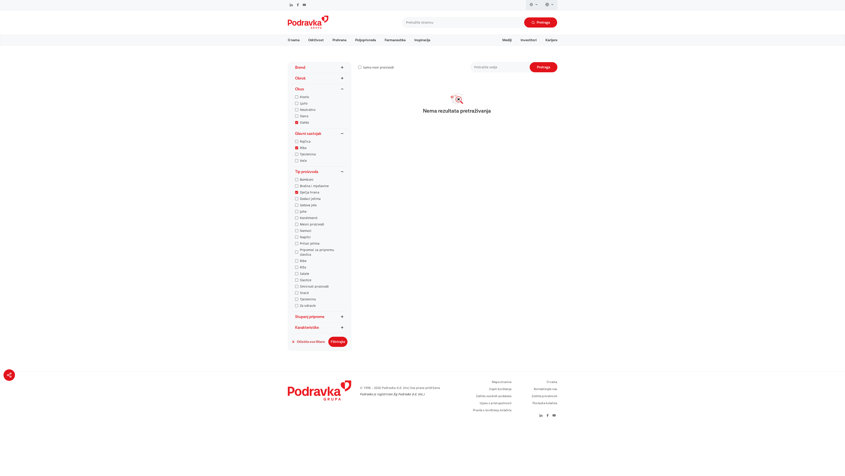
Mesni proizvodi (312, 224)
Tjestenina (308, 154)
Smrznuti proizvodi (314, 286)
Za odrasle (308, 305)
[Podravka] (308, 27)
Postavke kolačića (545, 403)
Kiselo (304, 97)
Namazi (306, 231)
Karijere (551, 40)
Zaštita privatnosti (544, 396)
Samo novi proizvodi (378, 67)
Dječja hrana (309, 192)
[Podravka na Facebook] (298, 5)
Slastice (306, 280)
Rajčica (305, 141)
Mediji (507, 40)
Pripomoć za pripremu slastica (317, 252)
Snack (304, 293)
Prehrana (339, 40)
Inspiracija (422, 40)
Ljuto (303, 103)
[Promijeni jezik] (549, 5)
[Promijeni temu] (534, 5)
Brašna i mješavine (314, 186)
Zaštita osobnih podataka (494, 396)
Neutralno (308, 110)
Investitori (529, 40)
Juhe (303, 211)
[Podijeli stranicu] (9, 375)
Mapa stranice (502, 382)
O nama (293, 40)
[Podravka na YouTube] (304, 5)
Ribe (303, 261)
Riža (303, 267)
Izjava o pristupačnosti (495, 403)
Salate (304, 273)
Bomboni (307, 179)
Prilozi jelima (310, 243)
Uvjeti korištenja (500, 389)
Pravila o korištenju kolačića (492, 410)
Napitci (305, 237)
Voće (303, 160)
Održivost (316, 40)
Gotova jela (308, 205)
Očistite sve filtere (311, 342)
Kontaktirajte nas (545, 389)
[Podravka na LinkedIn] (291, 5)
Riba (303, 148)
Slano (304, 116)
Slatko (304, 122)
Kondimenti (309, 218)
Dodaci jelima (310, 199)
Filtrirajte (338, 342)
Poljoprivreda (365, 40)
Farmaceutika (395, 40)
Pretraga (543, 22)
